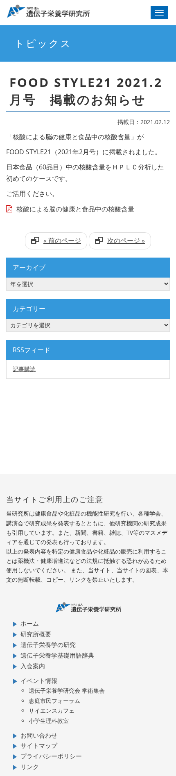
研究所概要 (35, 634)
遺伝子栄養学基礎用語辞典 (57, 655)
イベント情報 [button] (38, 680)
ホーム (29, 623)
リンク (29, 767)
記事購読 (24, 369)
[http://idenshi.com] (66, 11)
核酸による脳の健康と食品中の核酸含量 (75, 209)
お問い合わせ (38, 735)
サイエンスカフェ (51, 710)
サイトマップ (38, 745)
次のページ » (126, 240)
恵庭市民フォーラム (54, 701)
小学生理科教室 (49, 721)
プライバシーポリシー (51, 756)
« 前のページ (62, 240)
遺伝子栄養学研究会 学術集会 (67, 690)
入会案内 (32, 666)
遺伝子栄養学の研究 (48, 644)
